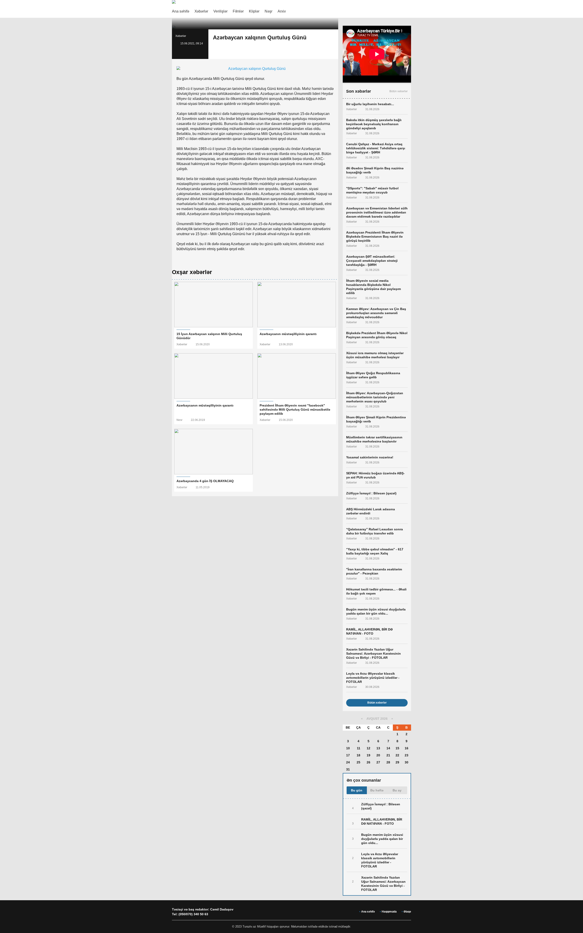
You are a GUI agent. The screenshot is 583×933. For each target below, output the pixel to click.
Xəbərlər (201, 11)
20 (378, 755)
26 (368, 762)
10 (348, 748)
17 (348, 755)
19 (368, 755)
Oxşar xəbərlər (192, 272)
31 (348, 769)
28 (388, 762)
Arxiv (282, 11)
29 (397, 762)
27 (378, 762)
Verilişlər (220, 11)
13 (378, 748)
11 (358, 748)
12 (368, 748)
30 (406, 762)
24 (348, 762)
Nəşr (268, 11)
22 (397, 755)
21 (388, 755)
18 (358, 755)
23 (406, 755)
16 (406, 748)
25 (358, 762)
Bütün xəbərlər (398, 91)
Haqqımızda (389, 911)
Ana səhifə (180, 11)
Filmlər (238, 11)
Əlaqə (407, 911)
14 (388, 748)
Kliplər (254, 11)
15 (397, 748)
